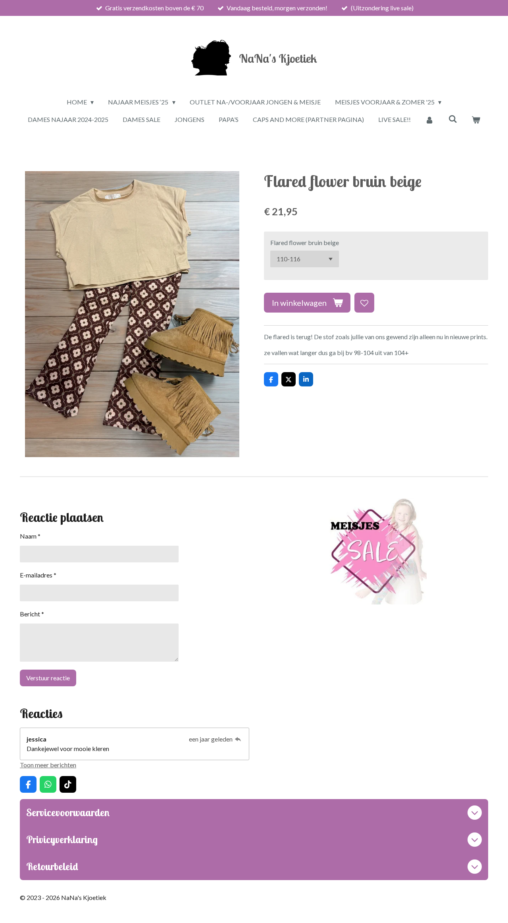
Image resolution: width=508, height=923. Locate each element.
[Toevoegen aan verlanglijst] (364, 303)
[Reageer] (238, 739)
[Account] (429, 119)
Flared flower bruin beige (304, 242)
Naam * (30, 536)
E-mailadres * (38, 575)
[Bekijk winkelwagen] (475, 119)
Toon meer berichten (48, 765)
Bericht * (32, 614)
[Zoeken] (452, 118)
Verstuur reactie (48, 678)
